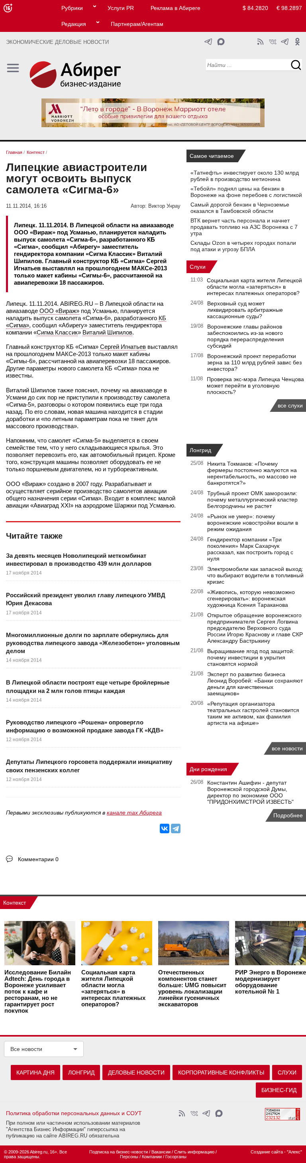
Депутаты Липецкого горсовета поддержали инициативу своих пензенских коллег (89, 765)
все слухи (290, 405)
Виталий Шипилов (107, 332)
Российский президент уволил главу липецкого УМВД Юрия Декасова (85, 599)
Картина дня (35, 1072)
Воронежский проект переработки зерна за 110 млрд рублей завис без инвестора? (254, 362)
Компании (152, 1156)
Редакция (73, 24)
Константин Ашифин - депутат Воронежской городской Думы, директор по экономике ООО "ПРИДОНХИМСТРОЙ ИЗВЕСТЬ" (250, 792)
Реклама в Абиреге (175, 8)
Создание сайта (267, 1151)
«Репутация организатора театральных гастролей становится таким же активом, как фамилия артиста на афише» (253, 713)
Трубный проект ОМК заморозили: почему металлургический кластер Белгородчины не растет (252, 499)
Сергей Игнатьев (123, 346)
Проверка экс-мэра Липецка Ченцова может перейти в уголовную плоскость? (255, 385)
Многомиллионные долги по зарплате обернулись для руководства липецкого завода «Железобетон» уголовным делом (93, 643)
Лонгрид (200, 450)
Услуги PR (121, 8)
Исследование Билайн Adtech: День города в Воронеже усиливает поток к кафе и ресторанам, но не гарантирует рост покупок (37, 991)
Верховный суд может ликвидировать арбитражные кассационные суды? (245, 309)
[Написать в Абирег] (221, 41)
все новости (287, 748)
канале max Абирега (134, 812)
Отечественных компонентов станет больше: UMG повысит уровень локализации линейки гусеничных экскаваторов (192, 988)
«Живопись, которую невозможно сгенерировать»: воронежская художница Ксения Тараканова (251, 598)
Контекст (14, 902)
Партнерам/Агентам (137, 24)
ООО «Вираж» (59, 310)
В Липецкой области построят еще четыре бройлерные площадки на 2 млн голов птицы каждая (87, 686)
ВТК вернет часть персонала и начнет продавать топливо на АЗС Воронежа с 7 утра (244, 226)
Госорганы (175, 1156)
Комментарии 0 (38, 859)
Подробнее (288, 815)
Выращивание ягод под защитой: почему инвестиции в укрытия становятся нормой (250, 657)
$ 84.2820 (255, 8)
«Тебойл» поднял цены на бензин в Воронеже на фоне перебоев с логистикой (246, 191)
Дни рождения (208, 769)
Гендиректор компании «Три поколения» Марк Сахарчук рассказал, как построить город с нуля (250, 549)
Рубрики (72, 8)
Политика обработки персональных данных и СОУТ (74, 1113)
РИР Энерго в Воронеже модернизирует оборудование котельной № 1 (270, 982)
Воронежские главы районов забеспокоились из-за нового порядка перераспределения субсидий (245, 336)
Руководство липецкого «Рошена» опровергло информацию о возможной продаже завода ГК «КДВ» (84, 726)
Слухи (198, 267)
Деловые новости (136, 1072)
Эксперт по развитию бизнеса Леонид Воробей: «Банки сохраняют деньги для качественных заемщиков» (255, 684)
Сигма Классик (57, 332)
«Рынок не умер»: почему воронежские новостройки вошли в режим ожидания (252, 522)
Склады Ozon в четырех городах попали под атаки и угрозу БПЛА (243, 246)
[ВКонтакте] (164, 828)
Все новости (26, 1049)
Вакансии (161, 1151)
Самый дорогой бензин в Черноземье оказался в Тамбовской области (239, 207)
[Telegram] (175, 828)
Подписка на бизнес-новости (118, 1151)
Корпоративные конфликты (221, 1072)
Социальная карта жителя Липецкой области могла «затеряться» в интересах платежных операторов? (254, 286)
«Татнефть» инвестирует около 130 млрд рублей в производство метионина (244, 175)
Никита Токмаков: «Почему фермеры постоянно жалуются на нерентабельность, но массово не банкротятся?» (252, 473)
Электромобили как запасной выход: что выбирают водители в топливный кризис (255, 575)
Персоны (129, 1156)
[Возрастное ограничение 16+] (7, 8)
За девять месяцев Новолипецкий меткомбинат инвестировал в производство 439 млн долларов (78, 559)
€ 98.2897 (289, 8)
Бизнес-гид (278, 1090)
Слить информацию (194, 1151)
